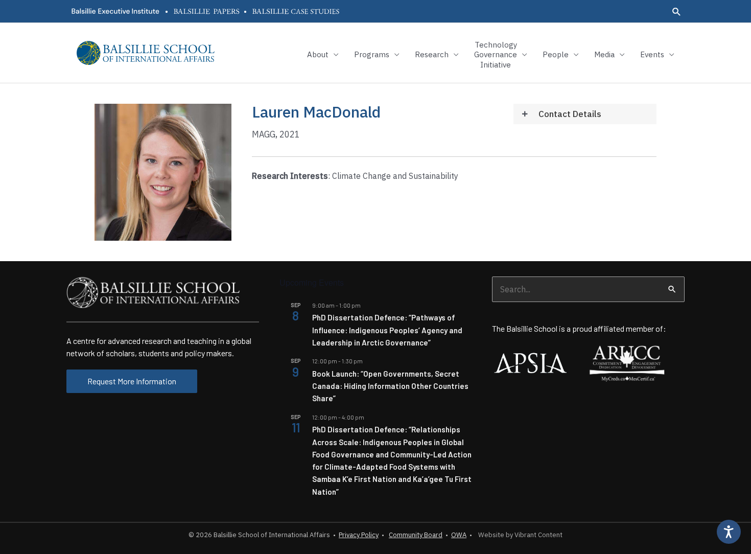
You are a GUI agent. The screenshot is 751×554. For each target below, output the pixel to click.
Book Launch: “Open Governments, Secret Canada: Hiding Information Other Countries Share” (390, 386)
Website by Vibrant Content (518, 534)
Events (652, 54)
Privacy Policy (359, 534)
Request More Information (131, 381)
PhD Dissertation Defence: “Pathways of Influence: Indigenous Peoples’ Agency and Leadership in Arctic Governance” (387, 330)
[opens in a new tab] (115, 11)
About (317, 54)
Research (432, 54)
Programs (371, 54)
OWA (458, 534)
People (556, 54)
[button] (676, 11)
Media (604, 54)
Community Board (415, 534)
